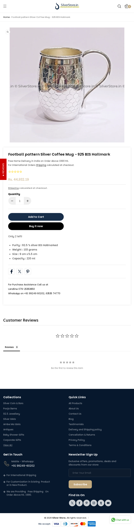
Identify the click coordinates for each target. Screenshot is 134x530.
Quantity (14, 194)
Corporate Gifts (12, 440)
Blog (71, 419)
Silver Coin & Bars (13, 403)
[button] (4, 6)
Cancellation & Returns (82, 434)
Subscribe (80, 484)
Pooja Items (10, 408)
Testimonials (76, 424)
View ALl (7, 445)
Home (6, 17)
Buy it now (36, 226)
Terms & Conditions (80, 445)
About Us (74, 408)
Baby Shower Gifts (13, 434)
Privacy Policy (77, 440)
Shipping (41, 165)
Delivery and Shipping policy (85, 429)
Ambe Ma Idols (12, 424)
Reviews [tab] (9, 347)
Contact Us (75, 413)
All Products (75, 403)
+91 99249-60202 (23, 466)
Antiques (8, 429)
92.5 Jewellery (11, 413)
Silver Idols (9, 419)
